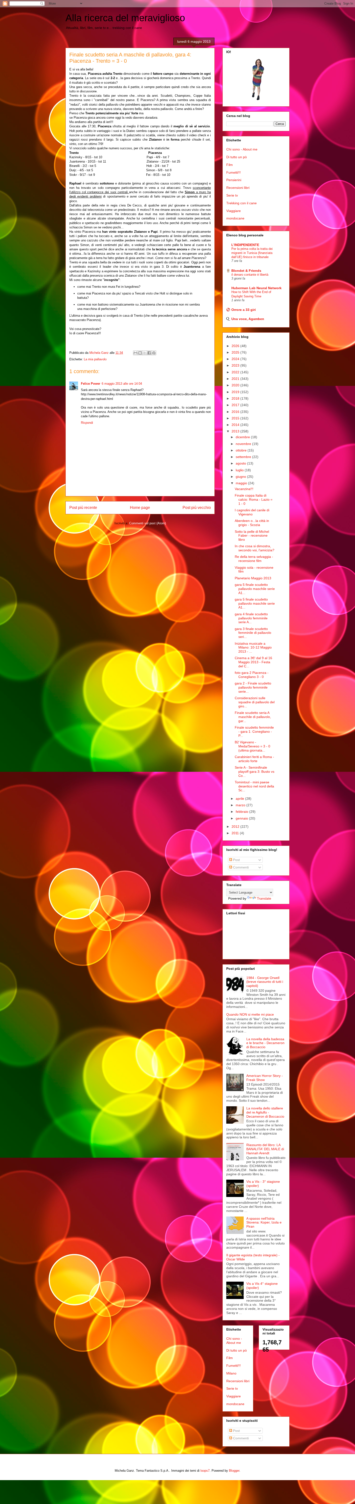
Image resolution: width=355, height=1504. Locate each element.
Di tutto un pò (236, 157)
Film (229, 165)
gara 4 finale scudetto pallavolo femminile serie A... (251, 618)
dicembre (243, 437)
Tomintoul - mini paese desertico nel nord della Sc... (254, 786)
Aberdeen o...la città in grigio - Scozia (252, 523)
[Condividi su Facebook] (149, 352)
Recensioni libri (237, 188)
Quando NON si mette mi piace (250, 1014)
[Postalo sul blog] (140, 352)
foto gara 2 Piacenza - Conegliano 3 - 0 (252, 675)
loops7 (205, 1470)
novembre (244, 444)
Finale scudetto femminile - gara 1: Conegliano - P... (254, 731)
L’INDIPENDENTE (245, 245)
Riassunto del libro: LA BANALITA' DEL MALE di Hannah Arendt (265, 1149)
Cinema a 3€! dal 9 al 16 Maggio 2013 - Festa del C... (253, 662)
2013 (236, 431)
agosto (241, 463)
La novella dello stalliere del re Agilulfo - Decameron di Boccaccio (265, 1112)
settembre (244, 457)
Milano (231, 1373)
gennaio (242, 818)
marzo (241, 805)
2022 (236, 372)
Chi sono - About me (241, 149)
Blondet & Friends (246, 271)
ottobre (242, 450)
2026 (236, 346)
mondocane (235, 218)
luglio (240, 470)
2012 (236, 826)
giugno (241, 477)
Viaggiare (233, 211)
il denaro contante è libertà (249, 274)
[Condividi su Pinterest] (153, 352)
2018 (236, 398)
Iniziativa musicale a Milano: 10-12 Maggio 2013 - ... (253, 648)
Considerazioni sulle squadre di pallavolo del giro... (255, 702)
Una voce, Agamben (247, 319)
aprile (240, 798)
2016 (236, 412)
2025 (236, 352)
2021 (236, 379)
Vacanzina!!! (244, 489)
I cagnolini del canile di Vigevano (252, 512)
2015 (236, 418)
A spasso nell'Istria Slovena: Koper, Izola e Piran (264, 1223)
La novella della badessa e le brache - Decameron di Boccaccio (265, 1043)
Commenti (240, 867)
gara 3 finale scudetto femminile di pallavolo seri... (253, 633)
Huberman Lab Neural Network (256, 288)
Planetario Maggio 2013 (253, 578)
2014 (236, 425)
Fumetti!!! (233, 172)
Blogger (234, 1470)
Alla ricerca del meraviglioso (125, 18)
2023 (236, 365)
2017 (236, 405)
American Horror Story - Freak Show (264, 1078)
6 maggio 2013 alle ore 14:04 (122, 383)
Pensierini (233, 180)
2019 (236, 392)
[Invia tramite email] (135, 352)
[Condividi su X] (144, 352)
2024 (236, 359)
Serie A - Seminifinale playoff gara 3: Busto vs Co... (254, 772)
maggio (242, 483)
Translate (264, 898)
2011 (236, 833)
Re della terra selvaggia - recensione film (254, 559)
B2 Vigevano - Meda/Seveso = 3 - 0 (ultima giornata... (252, 746)
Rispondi (87, 422)
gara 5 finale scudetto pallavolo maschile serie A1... (255, 589)
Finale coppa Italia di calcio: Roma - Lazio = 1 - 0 (253, 499)
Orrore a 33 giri (243, 310)
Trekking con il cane (241, 203)
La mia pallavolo (95, 359)
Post (236, 860)
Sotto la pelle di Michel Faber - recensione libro (252, 536)
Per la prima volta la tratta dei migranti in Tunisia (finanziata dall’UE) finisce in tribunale (252, 253)
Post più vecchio (197, 508)
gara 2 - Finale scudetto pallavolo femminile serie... (253, 687)
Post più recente (83, 508)
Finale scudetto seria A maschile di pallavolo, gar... (253, 717)
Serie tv (232, 195)
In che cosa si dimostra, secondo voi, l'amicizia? (254, 548)
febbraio (242, 812)
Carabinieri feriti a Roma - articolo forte (254, 759)
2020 (236, 385)
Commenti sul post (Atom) (147, 523)
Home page (140, 508)
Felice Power (90, 383)
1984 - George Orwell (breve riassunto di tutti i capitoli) (264, 982)
